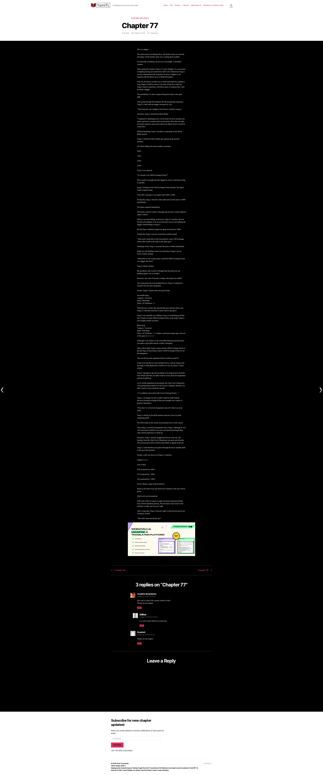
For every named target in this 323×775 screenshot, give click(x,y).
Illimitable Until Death (140, 18)
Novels (177, 5)
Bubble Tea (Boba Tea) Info (137, 770)
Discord (186, 5)
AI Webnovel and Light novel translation (174, 768)
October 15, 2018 (139, 33)
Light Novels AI (196, 5)
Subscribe (117, 745)
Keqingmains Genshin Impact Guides (124, 768)
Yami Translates (123, 763)
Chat (171, 5)
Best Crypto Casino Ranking (158, 770)
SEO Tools (122, 770)
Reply (139, 607)
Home (165, 5)
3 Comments (154, 33)
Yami (127, 33)
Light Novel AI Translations (149, 768)
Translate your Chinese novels (213, 5)
